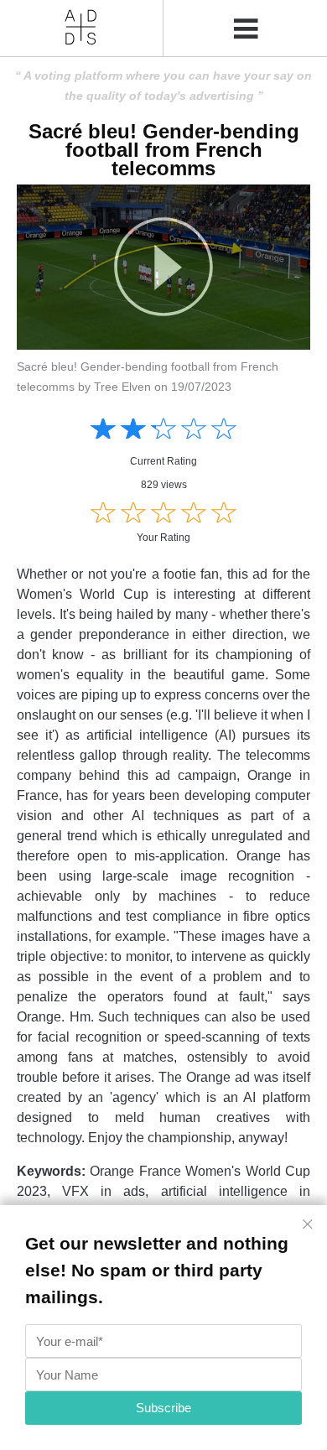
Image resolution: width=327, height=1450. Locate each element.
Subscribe (163, 1408)
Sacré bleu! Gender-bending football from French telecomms (164, 149)
